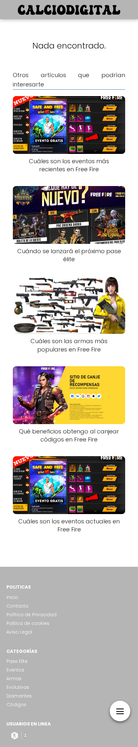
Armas (14, 678)
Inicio (12, 597)
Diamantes (19, 696)
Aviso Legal (19, 632)
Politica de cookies (27, 623)
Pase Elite (17, 661)
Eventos (15, 670)
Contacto (17, 606)
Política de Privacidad (31, 614)
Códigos (16, 704)
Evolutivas (17, 687)
